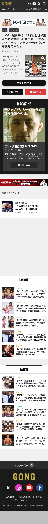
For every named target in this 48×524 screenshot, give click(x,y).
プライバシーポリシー (24, 500)
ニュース (5, 9)
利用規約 (37, 497)
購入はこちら (24, 165)
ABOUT (10, 497)
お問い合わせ (23, 497)
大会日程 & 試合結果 (33, 9)
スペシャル (17, 9)
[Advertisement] (24, 247)
